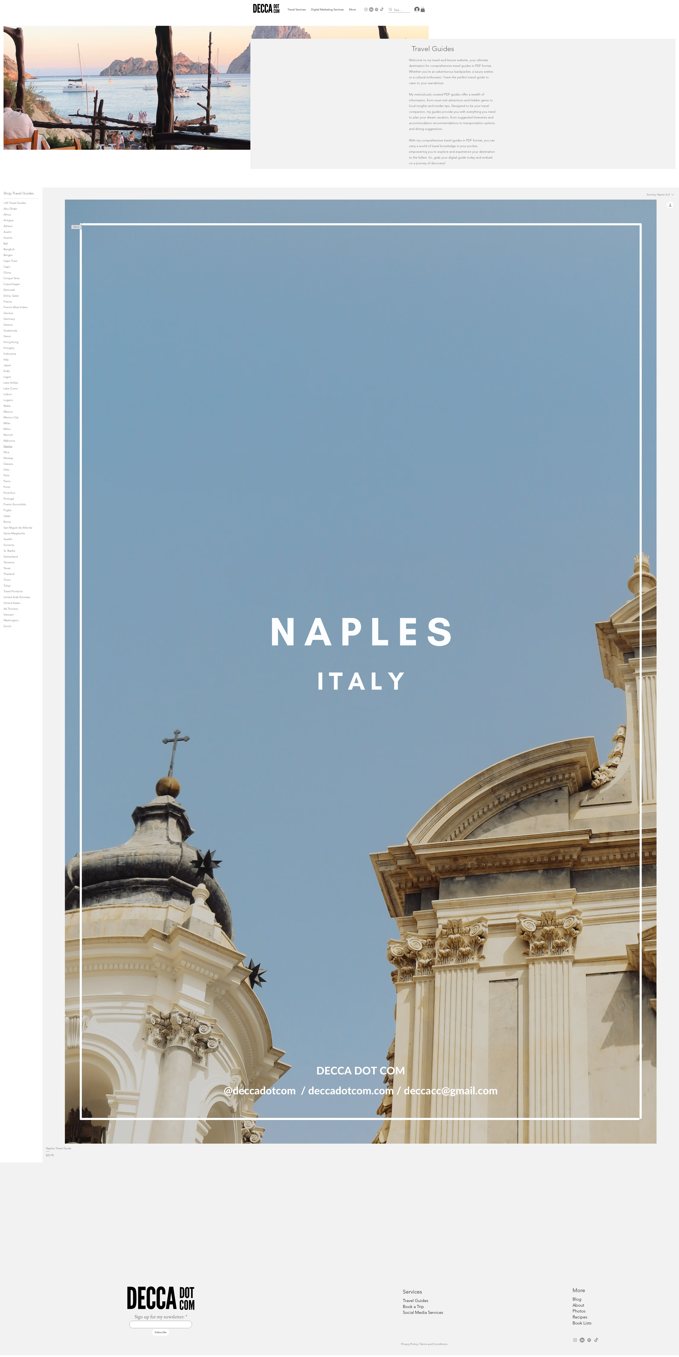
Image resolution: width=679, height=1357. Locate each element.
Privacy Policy (409, 1344)
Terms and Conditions (433, 1344)
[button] (352, 9)
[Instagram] (366, 9)
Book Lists (582, 1323)
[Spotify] (376, 9)
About (578, 1305)
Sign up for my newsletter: (159, 1316)
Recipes (580, 1317)
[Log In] (415, 9)
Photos (579, 1311)
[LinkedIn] (371, 9)
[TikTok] (382, 9)
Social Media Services (423, 1312)
